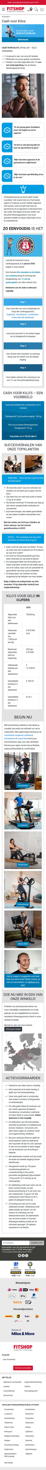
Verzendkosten (9, 1391)
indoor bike (16, 317)
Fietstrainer (29, 1436)
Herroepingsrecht (31, 1391)
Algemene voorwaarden (12, 1382)
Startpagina (6, 16)
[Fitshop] (16, 9)
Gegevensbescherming (33, 1382)
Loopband (8, 1414)
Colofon (27, 1386)
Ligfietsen (29, 1432)
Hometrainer (30, 1409)
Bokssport (8, 1432)
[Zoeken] (36, 9)
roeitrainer (28, 317)
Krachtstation (9, 1418)
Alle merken (8, 1463)
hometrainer (21, 314)
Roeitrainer (29, 1414)
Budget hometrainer (12, 1436)
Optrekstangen (31, 1449)
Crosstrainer (9, 1409)
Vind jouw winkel (13, 1029)
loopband (11, 314)
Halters (28, 1427)
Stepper (7, 1440)
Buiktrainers (29, 1445)
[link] (19, 1256)
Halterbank (29, 1423)
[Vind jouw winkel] (23, 1052)
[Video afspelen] (23, 245)
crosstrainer (33, 314)
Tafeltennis (8, 1423)
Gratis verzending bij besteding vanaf (23, 2)
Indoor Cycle (9, 1427)
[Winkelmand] (42, 9)
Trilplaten (28, 1454)
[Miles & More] (23, 1332)
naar (9, 1359)
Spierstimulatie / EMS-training (10, 1455)
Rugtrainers (8, 1449)
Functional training (11, 1445)
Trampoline (29, 1418)
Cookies (6, 1386)
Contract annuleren (23, 1368)
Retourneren (8, 1395)
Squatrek (28, 1440)
